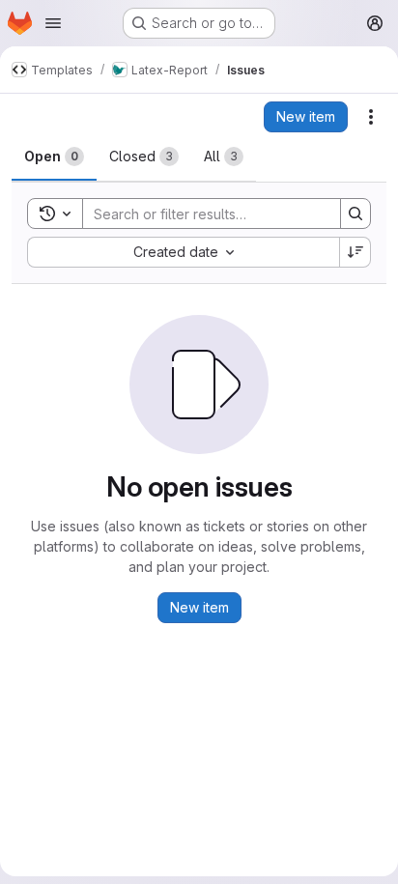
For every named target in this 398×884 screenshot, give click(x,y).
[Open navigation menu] (53, 23)
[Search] (355, 213)
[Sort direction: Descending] (355, 252)
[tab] (54, 156)
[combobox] (183, 252)
